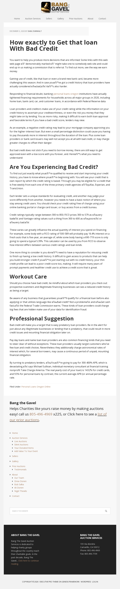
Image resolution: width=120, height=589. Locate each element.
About (15, 474)
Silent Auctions (21, 444)
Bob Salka (19, 484)
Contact (15, 496)
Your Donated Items (24, 448)
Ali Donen (19, 487)
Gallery (15, 461)
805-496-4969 (41, 414)
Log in (95, 581)
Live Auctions (20, 441)
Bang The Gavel (60, 7)
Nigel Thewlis (20, 491)
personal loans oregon (66, 93)
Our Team (19, 477)
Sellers (15, 456)
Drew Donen (20, 481)
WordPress (86, 581)
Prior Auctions (18, 466)
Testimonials (20, 469)
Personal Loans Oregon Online (35, 386)
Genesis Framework (70, 581)
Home (15, 433)
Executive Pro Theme (49, 581)
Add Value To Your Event (26, 451)
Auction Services (20, 438)
